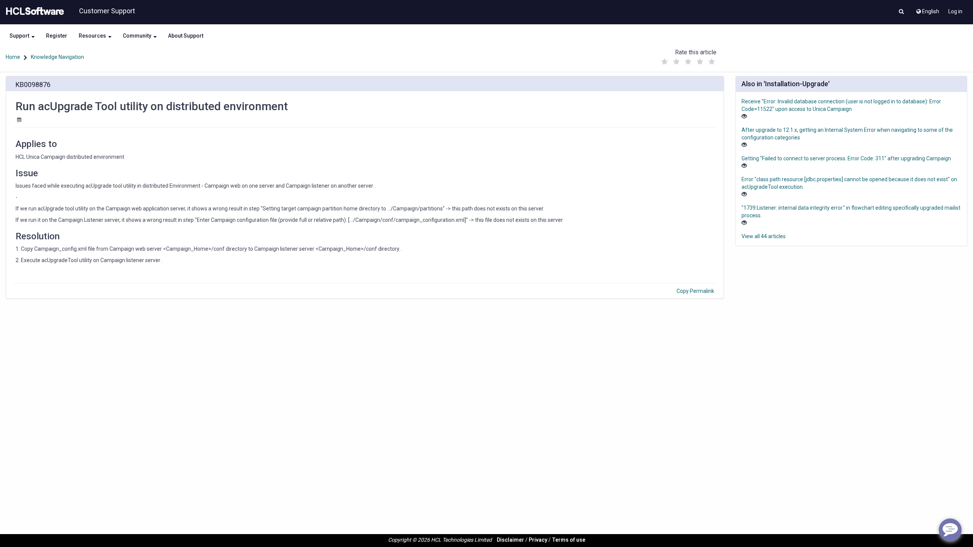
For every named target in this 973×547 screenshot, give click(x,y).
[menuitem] (927, 9)
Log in (955, 11)
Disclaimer (510, 540)
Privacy (538, 540)
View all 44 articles (764, 236)
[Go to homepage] (33, 11)
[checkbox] (664, 61)
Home (13, 57)
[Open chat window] (950, 530)
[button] (901, 12)
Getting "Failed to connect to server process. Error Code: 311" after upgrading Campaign (846, 158)
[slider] (688, 59)
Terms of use (568, 540)
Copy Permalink (695, 291)
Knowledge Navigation (57, 57)
